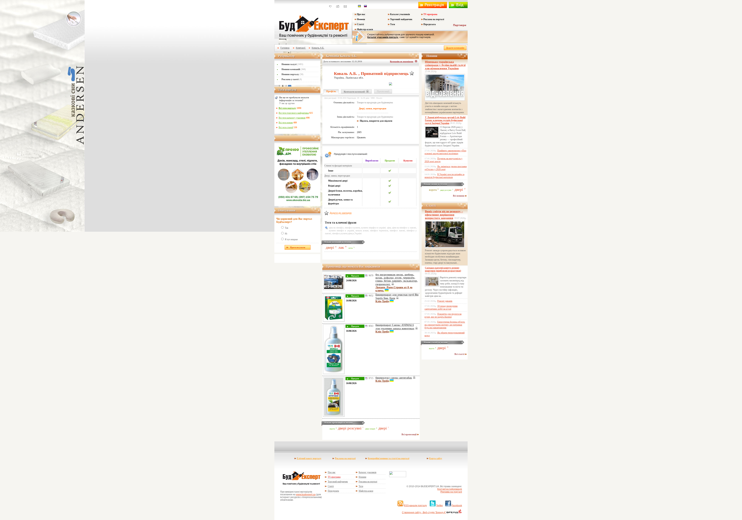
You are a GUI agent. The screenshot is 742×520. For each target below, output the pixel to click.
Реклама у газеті (292, 79)
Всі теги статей (286, 127)
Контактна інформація (449, 489)
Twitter (439, 505)
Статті (360, 24)
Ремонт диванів (444, 301)
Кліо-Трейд (382, 301)
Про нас (361, 14)
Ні (286, 233)
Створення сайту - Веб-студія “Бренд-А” (424, 512)
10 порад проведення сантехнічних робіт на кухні (441, 307)
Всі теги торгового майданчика (294, 113)
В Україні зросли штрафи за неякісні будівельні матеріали (444, 176)
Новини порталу (292, 74)
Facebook (457, 505)
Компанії (301, 48)
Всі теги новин (286, 122)
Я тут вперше (291, 239)
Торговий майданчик (401, 19)
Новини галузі (292, 64)
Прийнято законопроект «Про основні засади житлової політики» (445, 152)
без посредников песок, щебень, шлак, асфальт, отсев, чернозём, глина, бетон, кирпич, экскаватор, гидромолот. (396, 279)
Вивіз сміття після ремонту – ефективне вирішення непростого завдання (444, 215)
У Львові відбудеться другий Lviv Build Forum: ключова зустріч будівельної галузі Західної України (445, 120)
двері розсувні (350, 428)
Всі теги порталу (287, 108)
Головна (284, 48)
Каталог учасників (400, 14)
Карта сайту (435, 458)
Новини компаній (294, 69)
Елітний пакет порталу (309, 458)
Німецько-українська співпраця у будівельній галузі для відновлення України (445, 65)
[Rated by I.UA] (398, 476)
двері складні (370, 429)
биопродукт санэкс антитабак (393, 377)
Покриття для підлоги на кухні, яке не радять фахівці (443, 315)
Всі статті (459, 354)
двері (330, 247)
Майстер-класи (365, 29)
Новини (361, 19)
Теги (392, 24)
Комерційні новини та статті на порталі (388, 458)
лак (341, 247)
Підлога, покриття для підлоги (376, 121)
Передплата (429, 24)
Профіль (331, 91)
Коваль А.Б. (318, 48)
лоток (350, 248)
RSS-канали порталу (415, 505)
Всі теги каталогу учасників (292, 117)
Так (286, 227)
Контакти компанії (355, 91)
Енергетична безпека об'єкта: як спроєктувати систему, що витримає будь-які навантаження (445, 325)
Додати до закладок (340, 213)
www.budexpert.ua (306, 494)
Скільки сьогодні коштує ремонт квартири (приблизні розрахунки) (443, 269)
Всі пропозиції (409, 434)
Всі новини (459, 195)
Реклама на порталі (433, 19)
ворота (332, 429)
